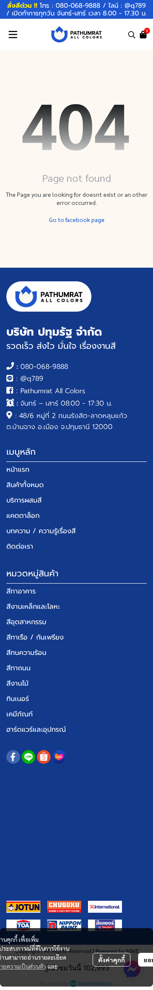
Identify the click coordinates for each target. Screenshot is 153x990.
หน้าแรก (17, 469)
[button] (132, 35)
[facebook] (13, 757)
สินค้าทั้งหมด (25, 485)
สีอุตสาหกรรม (26, 622)
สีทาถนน (18, 668)
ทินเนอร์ (17, 699)
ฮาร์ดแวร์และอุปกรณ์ (36, 729)
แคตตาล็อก (23, 516)
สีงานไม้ (17, 683)
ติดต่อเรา (19, 546)
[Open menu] (12, 34)
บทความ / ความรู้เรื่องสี (41, 531)
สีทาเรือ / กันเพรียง (35, 637)
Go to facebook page (77, 219)
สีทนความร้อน (26, 653)
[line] (28, 757)
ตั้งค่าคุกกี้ (111, 960)
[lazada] (59, 757)
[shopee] (44, 757)
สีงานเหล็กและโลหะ (33, 607)
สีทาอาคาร (21, 591)
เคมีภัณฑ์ (19, 714)
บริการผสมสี (24, 500)
